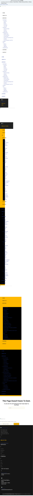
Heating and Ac (2, 450)
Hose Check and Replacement (8, 37)
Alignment (5, 46)
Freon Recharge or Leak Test (8, 40)
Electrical (5, 21)
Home (4, 12)
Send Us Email (3, 488)
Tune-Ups (5, 26)
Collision (4, 41)
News (1, 465)
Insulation (6, 182)
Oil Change (6, 313)
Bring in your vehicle (4, 472)
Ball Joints (5, 31)
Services (4, 137)
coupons (4, 49)
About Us (5, 15)
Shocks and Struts (6, 28)
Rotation (5, 45)
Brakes (5, 22)
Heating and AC (5, 32)
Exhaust (5, 23)
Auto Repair (5, 307)
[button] (9, 55)
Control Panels (6, 36)
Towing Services (5, 47)
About (1, 462)
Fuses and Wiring (6, 79)
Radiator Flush (7, 323)
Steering (6, 158)
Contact (4, 52)
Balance (5, 272)
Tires (3, 42)
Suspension (4, 27)
